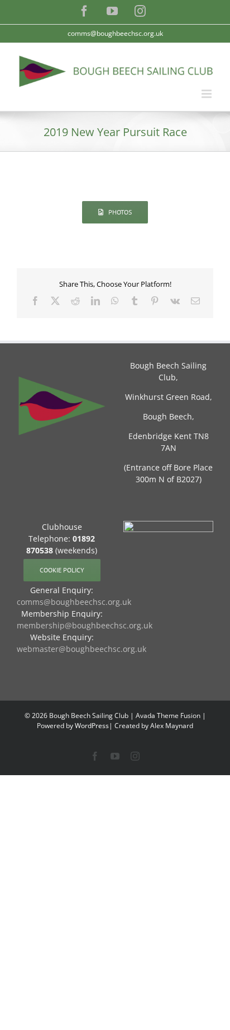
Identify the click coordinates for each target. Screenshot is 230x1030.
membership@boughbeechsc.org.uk (84, 625)
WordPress (92, 725)
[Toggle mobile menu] (207, 94)
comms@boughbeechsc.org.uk (115, 33)
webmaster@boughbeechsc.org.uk (81, 649)
